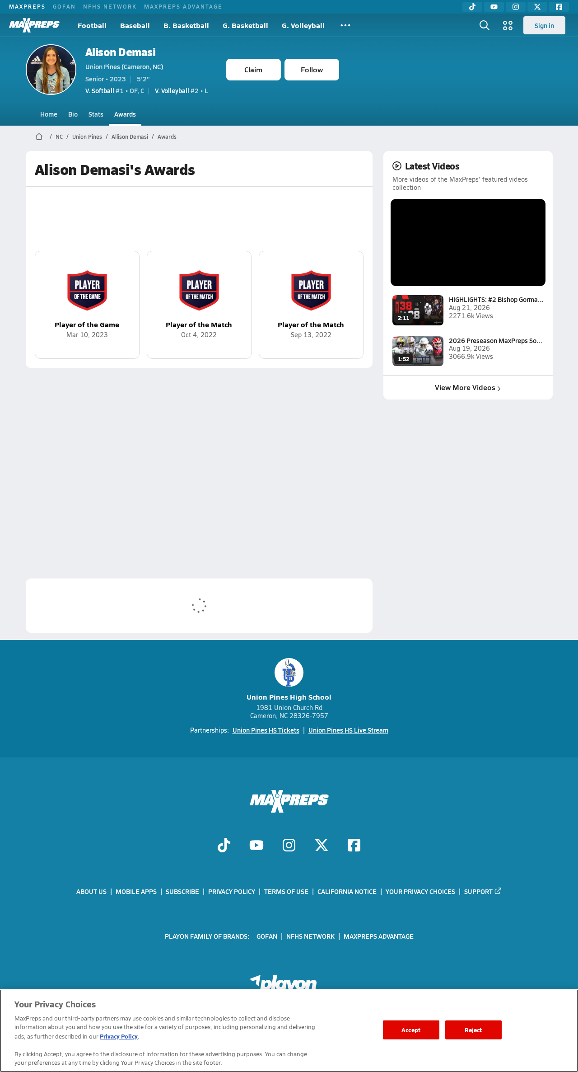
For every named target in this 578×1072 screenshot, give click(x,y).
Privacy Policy (231, 891)
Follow (312, 69)
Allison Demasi (130, 136)
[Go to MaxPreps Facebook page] (354, 846)
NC (59, 136)
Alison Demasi (120, 52)
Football (92, 25)
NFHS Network (110, 6)
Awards (125, 113)
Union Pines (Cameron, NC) (124, 66)
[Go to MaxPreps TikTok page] (224, 846)
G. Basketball (245, 25)
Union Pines (87, 136)
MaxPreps (27, 6)
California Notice (347, 891)
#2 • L (181, 90)
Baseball (135, 25)
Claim (253, 69)
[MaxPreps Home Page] (39, 136)
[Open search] (484, 25)
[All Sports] (345, 25)
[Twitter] (537, 7)
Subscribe (182, 891)
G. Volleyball (303, 25)
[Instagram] (516, 7)
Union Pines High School (289, 696)
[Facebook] (559, 7)
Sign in (544, 25)
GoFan (64, 6)
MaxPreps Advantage (183, 6)
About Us (91, 891)
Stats (96, 113)
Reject (473, 1029)
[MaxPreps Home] (34, 25)
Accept (410, 1029)
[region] (289, 1030)
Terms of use (286, 891)
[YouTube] (494, 7)
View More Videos (465, 387)
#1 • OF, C (114, 90)
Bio (73, 113)
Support (478, 891)
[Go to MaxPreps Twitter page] (321, 846)
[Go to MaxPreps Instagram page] (289, 846)
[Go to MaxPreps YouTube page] (256, 846)
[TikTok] (472, 7)
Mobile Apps (136, 891)
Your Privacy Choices (420, 891)
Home (48, 113)
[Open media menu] (508, 25)
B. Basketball (186, 25)
